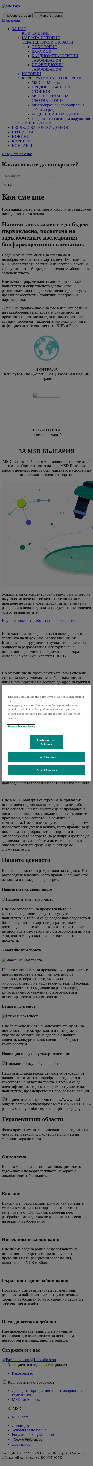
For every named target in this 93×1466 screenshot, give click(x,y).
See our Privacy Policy (21, 726)
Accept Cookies (46, 769)
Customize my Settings (46, 741)
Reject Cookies (47, 756)
